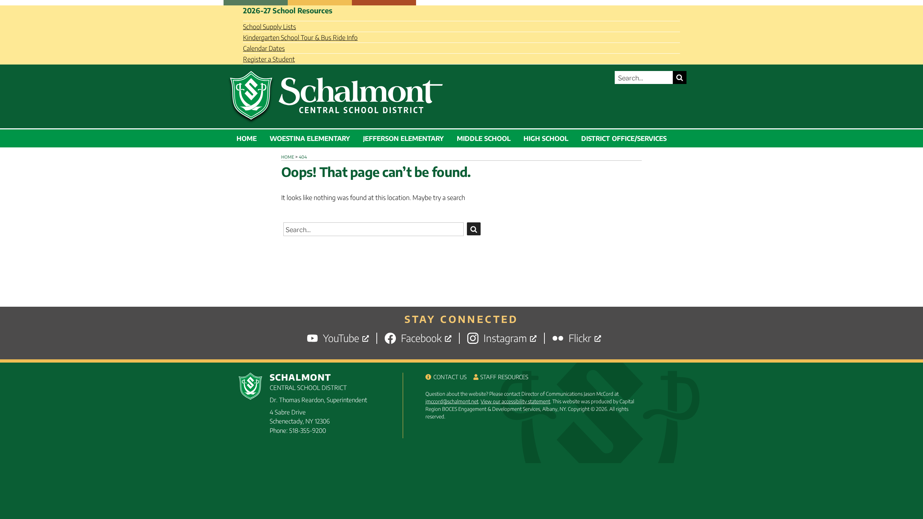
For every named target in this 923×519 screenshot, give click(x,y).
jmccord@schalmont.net (451, 401)
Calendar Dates (264, 48)
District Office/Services (624, 138)
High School (546, 138)
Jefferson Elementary (403, 138)
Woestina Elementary (310, 138)
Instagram (505, 338)
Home (247, 138)
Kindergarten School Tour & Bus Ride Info (300, 37)
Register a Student (269, 59)
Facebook (421, 338)
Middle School (484, 138)
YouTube (341, 338)
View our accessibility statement (515, 401)
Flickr (580, 338)
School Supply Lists (269, 26)
